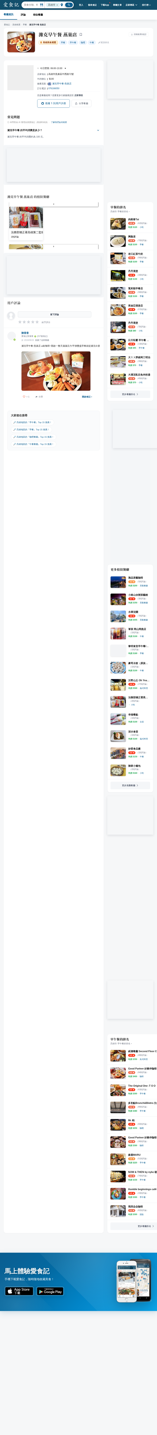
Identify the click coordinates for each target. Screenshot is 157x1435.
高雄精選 (16, 24)
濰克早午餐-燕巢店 (61, 83)
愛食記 (7, 24)
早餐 (25, 24)
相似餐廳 (38, 14)
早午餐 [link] (73, 42)
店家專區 (130, 5)
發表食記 (92, 5)
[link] (142, 227)
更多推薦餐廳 (128, 785)
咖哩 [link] (83, 42)
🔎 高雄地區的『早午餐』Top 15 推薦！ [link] (32, 422)
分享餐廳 (83, 103)
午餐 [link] (92, 42)
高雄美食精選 (49, 42)
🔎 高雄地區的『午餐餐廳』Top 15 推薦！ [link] (33, 444)
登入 (81, 5)
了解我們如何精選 (59, 122)
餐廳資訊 (8, 14)
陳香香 (25, 333)
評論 (23, 14)
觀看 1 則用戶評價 (55, 103)
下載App (105, 5)
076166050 (53, 88)
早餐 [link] (63, 42)
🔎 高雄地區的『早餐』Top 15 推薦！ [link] (31, 429)
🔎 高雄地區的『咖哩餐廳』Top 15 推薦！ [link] (33, 437)
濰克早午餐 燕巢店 (58, 34)
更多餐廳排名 (128, 394)
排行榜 (145, 5)
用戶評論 (13, 302)
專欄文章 (117, 5)
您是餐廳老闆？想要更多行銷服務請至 (60, 95)
